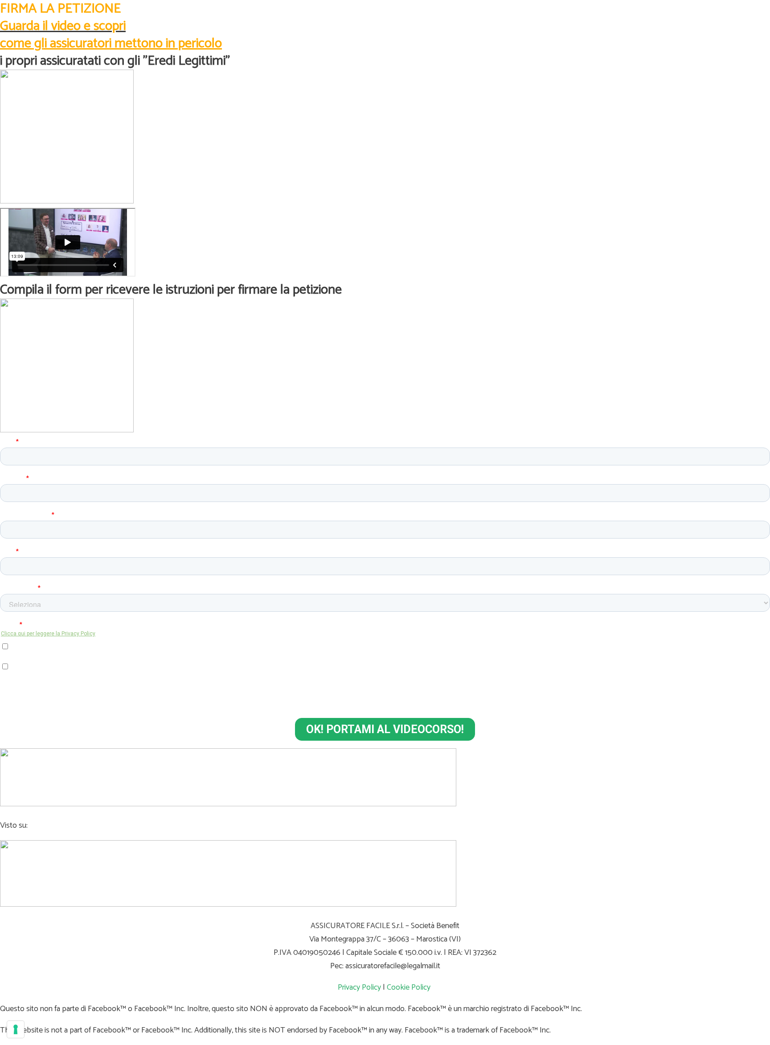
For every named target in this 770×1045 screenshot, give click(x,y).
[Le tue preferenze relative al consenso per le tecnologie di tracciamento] (15, 1029)
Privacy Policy (359, 987)
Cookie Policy (408, 987)
